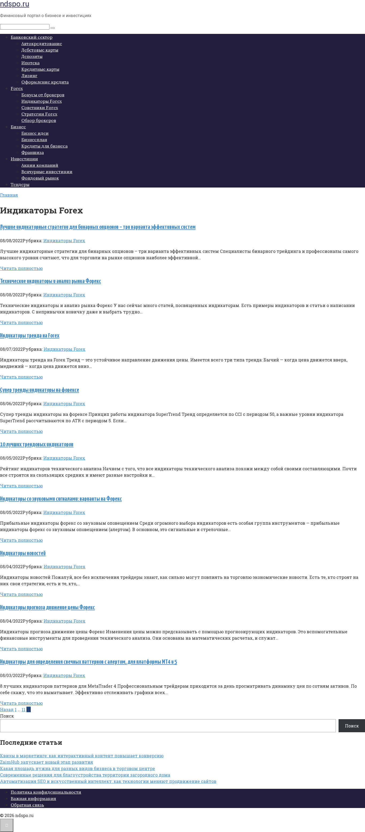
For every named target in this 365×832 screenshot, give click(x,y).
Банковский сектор (31, 37)
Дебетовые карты (39, 50)
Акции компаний (39, 165)
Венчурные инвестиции (46, 171)
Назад (7, 709)
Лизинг (29, 75)
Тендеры (20, 184)
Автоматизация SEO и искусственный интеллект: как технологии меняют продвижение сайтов (108, 781)
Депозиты (31, 56)
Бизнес (18, 126)
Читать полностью (21, 268)
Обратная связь (27, 804)
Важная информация (33, 798)
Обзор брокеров (38, 120)
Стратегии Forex (39, 114)
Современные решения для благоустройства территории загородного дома (85, 775)
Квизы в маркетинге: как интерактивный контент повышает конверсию (82, 755)
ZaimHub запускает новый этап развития (46, 762)
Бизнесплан (34, 139)
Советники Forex (39, 107)
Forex (17, 88)
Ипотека (30, 62)
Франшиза (32, 152)
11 (23, 709)
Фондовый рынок (40, 178)
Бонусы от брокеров (42, 94)
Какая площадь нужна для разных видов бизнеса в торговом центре (77, 768)
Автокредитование (41, 43)
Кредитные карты (40, 69)
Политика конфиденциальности (46, 792)
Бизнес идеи (35, 133)
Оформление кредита (45, 82)
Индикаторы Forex (41, 101)
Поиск (7, 716)
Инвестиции (24, 158)
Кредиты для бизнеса (44, 146)
